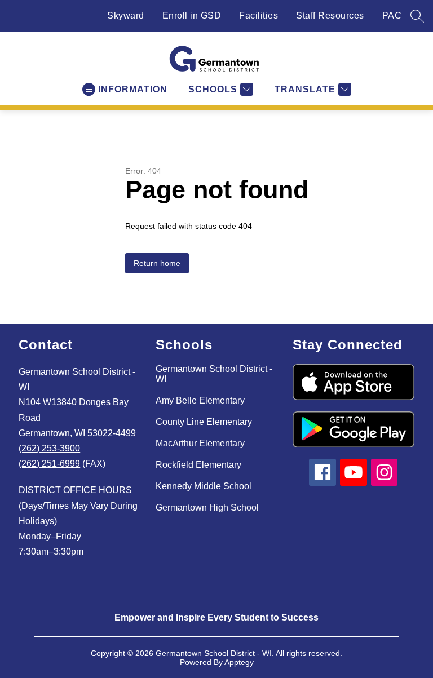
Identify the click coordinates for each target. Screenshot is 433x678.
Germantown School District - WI (214, 374)
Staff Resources (330, 15)
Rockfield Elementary (198, 464)
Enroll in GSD (192, 15)
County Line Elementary (204, 422)
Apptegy (239, 662)
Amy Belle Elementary (200, 400)
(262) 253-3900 (49, 448)
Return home (157, 263)
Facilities (258, 15)
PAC (392, 15)
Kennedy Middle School (203, 486)
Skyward (125, 15)
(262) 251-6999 (49, 463)
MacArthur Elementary (200, 443)
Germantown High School (207, 507)
